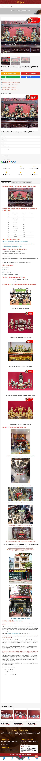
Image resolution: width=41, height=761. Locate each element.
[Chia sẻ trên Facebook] (4, 162)
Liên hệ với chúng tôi (31, 73)
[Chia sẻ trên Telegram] (15, 162)
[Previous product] (21, 12)
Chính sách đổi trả (27, 182)
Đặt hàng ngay (5, 156)
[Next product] (19, 12)
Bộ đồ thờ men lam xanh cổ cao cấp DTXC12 (34, 722)
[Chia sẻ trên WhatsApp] (2, 162)
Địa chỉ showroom (11, 77)
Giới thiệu (12, 750)
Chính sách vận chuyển (16, 182)
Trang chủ (13, 10)
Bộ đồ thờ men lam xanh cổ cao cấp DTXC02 (20, 722)
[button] (3, 2)
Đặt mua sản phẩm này (11, 73)
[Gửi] (39, 6)
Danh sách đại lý (13, 749)
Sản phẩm (18, 10)
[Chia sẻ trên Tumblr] (13, 162)
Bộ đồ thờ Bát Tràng (26, 10)
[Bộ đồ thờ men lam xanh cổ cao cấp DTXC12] (34, 714)
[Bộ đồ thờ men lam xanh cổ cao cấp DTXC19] (7, 714)
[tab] (6, 182)
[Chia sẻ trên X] (6, 162)
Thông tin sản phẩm (6, 182)
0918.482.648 (34, 750)
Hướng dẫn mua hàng (5, 749)
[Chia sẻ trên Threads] (7, 162)
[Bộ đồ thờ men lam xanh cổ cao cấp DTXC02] (20, 714)
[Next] (38, 36)
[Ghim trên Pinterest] (9, 162)
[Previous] (3, 36)
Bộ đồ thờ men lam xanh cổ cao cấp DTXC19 (7, 722)
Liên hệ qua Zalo (31, 77)
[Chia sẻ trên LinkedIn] (11, 162)
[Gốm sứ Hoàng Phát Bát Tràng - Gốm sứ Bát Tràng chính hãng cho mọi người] (20, 2)
